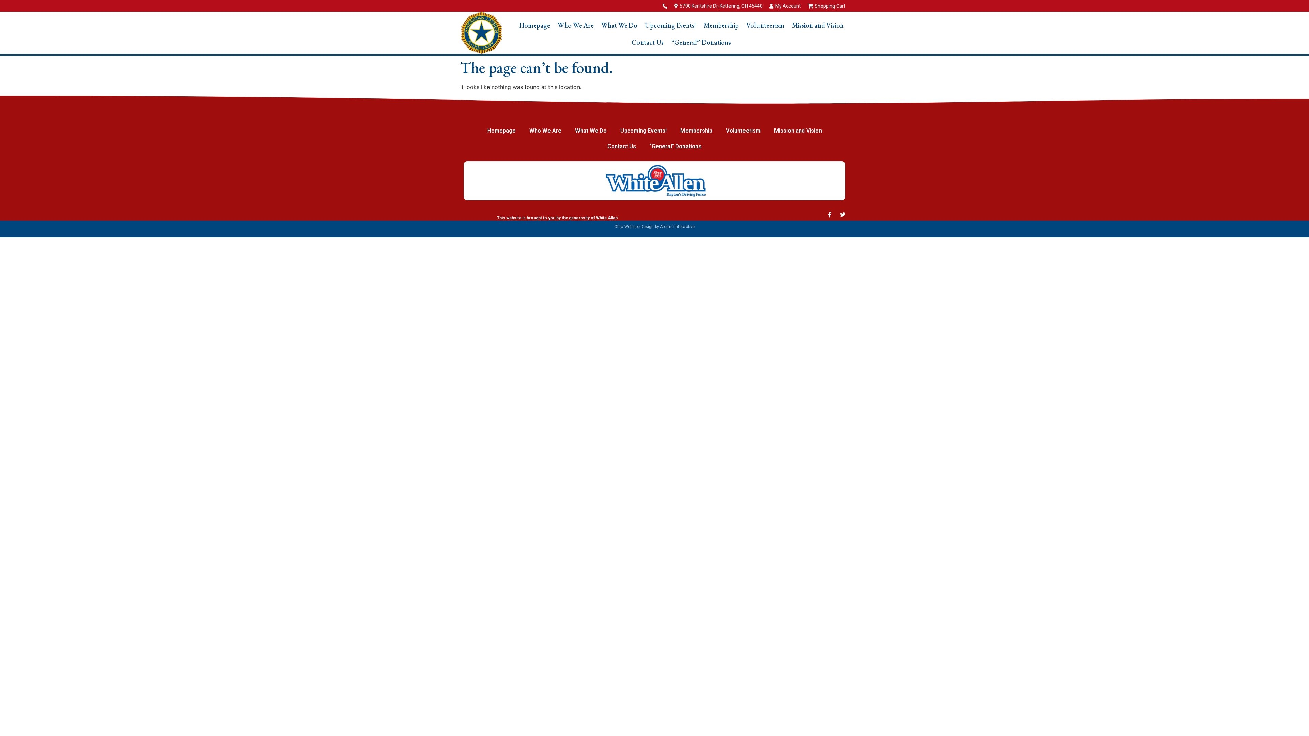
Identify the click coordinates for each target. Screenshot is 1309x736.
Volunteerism (765, 25)
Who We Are (576, 25)
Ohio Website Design (634, 226)
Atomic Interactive (677, 226)
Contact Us (648, 42)
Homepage (534, 25)
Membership (721, 25)
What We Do (619, 25)
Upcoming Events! (670, 25)
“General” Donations (701, 42)
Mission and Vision (818, 25)
